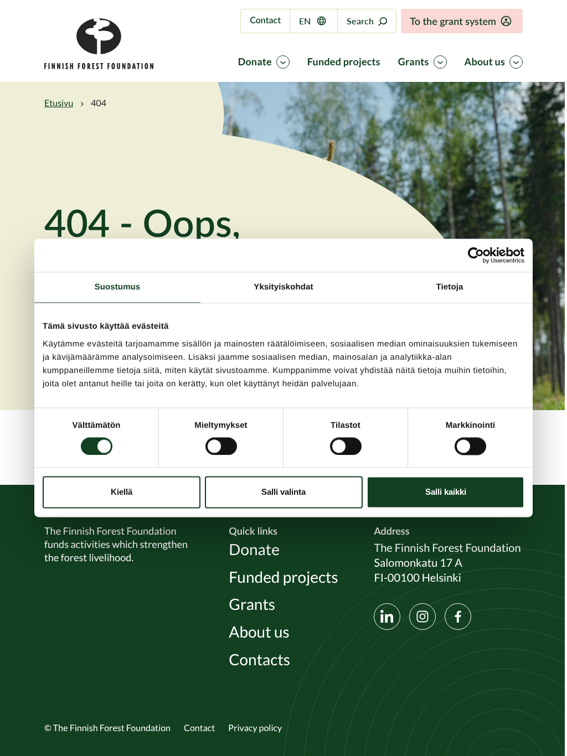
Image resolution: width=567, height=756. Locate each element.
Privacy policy (255, 728)
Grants (413, 62)
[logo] (98, 65)
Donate (255, 62)
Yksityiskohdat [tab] (283, 287)
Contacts (259, 660)
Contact (265, 20)
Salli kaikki (445, 492)
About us (485, 62)
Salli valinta (283, 492)
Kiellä (121, 492)
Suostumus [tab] (118, 287)
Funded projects (343, 62)
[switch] (221, 446)
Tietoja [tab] (449, 287)
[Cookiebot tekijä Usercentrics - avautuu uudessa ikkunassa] (475, 255)
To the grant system (453, 21)
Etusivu (58, 103)
